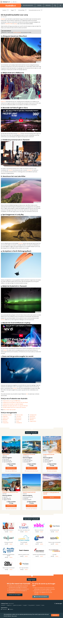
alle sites (14, 2)
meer (6, 531)
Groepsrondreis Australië (48, 454)
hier (27, 394)
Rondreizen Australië (7, 415)
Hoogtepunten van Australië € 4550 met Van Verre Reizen (15, 402)
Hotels (17, 421)
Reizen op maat (19, 415)
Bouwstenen (18, 418)
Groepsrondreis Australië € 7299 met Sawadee (13, 404)
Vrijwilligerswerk (33, 415)
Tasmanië (10, 170)
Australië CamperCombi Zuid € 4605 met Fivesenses (14, 407)
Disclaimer (38, 605)
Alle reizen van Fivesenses (31, 508)
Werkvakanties (33, 418)
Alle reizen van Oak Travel (11, 508)
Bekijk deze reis (11, 468)
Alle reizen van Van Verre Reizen (31, 471)
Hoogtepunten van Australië (29, 454)
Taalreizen (32, 419)
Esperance (21, 243)
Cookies (42, 605)
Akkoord (55, 615)
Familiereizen (32, 416)
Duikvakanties (19, 422)
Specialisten (18, 419)
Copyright (25, 605)
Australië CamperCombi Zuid (29, 492)
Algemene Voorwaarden (17, 605)
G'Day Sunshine (5, 454)
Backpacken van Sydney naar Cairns (10, 492)
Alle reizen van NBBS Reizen (11, 471)
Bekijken (52, 497)
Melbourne (3, 101)
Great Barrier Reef (8, 23)
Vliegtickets (5, 416)
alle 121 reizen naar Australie (9, 409)
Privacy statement (31, 605)
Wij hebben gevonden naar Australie (51, 493)
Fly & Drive (5, 421)
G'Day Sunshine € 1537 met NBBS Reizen (11, 401)
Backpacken (5, 419)
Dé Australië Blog (21, 10)
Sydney (15, 23)
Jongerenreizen (33, 421)
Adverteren (3, 605)
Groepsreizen (5, 422)
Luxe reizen (18, 416)
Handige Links (9, 605)
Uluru (19, 133)
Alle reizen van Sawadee (52, 471)
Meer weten (14, 616)
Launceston (29, 170)
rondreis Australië (17, 32)
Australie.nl (4, 10)
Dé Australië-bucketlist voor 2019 (34, 10)
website (10, 531)
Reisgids (12, 10)
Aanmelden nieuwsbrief (15, 594)
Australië (3, 19)
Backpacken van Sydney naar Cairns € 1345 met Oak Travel (15, 405)
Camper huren (6, 418)
